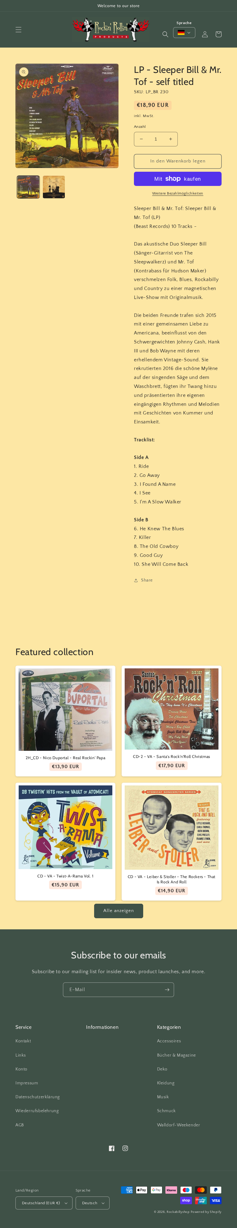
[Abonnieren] (167, 989)
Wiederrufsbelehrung (37, 1110)
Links (20, 1055)
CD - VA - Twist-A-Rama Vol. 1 (65, 875)
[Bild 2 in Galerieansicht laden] (54, 187)
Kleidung (166, 1083)
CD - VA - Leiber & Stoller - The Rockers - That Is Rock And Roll (171, 879)
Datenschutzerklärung (37, 1097)
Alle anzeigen (118, 910)
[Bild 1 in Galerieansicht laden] (28, 187)
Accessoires (169, 1041)
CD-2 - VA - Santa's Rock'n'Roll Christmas (171, 756)
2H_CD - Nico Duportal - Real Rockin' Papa (66, 757)
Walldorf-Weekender (178, 1125)
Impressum (26, 1083)
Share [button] (147, 580)
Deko (162, 1069)
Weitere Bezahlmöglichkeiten (177, 193)
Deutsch (90, 1203)
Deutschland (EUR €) (41, 1203)
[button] (18, 29)
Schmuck (166, 1110)
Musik (163, 1097)
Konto (21, 1069)
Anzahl (140, 126)
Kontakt (23, 1041)
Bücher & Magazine (176, 1055)
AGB (19, 1125)
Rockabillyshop (178, 1212)
